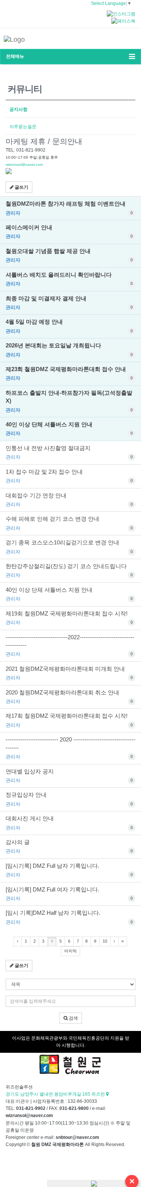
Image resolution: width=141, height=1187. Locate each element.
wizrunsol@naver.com (24, 164)
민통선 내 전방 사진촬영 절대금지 (69, 452)
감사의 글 (69, 846)
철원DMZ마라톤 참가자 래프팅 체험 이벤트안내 (69, 207)
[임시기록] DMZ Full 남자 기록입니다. (69, 870)
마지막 (70, 951)
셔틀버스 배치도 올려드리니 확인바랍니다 (69, 279)
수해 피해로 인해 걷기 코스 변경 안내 (69, 523)
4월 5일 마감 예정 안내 (69, 326)
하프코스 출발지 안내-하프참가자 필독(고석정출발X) (69, 401)
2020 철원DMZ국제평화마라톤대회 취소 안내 (69, 696)
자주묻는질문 (22, 126)
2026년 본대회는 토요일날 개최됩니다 (69, 349)
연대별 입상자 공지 (69, 775)
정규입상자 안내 (69, 798)
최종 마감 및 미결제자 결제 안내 (69, 302)
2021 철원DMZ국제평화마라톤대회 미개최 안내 (69, 673)
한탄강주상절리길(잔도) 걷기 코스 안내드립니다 (69, 570)
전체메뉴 (15, 56)
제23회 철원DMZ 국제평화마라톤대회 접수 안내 (69, 373)
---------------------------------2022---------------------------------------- (70, 645)
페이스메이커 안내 (69, 231)
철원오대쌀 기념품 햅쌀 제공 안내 (69, 255)
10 (105, 941)
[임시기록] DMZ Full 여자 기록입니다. (69, 893)
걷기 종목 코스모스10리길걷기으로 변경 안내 (69, 546)
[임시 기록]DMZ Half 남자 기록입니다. (69, 917)
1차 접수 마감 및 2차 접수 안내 (69, 476)
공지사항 (18, 109)
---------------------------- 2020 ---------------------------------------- (70, 747)
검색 (73, 1018)
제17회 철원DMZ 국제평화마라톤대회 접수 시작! (69, 720)
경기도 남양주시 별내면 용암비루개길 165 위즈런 (56, 1094)
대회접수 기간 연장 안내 (69, 499)
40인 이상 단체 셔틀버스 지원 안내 (69, 428)
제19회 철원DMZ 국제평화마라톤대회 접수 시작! (69, 617)
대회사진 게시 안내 (69, 822)
